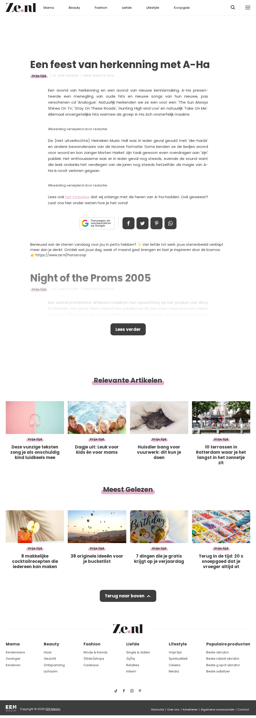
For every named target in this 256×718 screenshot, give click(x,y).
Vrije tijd (39, 76)
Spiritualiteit (178, 658)
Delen (128, 223)
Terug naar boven (124, 596)
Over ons (173, 709)
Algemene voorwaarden (217, 709)
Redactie (157, 709)
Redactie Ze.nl (103, 76)
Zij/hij (130, 658)
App (170, 223)
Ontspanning (54, 665)
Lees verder (128, 329)
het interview (77, 196)
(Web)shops (94, 658)
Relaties (132, 665)
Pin (156, 223)
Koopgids (182, 7)
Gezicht (50, 658)
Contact (243, 709)
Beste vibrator (217, 652)
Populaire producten (228, 644)
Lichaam (51, 671)
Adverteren (190, 709)
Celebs (174, 665)
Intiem (131, 671)
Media (174, 671)
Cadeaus (91, 665)
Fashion (101, 7)
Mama (49, 7)
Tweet (142, 223)
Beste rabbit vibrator (223, 658)
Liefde (127, 7)
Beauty (74, 7)
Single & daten (138, 652)
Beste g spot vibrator (223, 665)
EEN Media (53, 709)
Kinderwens (15, 652)
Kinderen (13, 665)
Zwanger (13, 658)
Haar (48, 652)
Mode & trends (96, 652)
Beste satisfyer (218, 671)
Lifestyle (152, 7)
